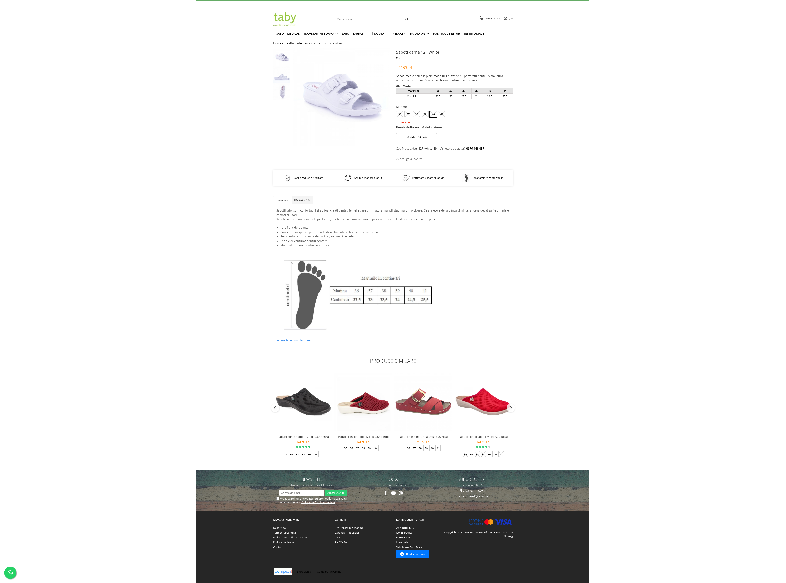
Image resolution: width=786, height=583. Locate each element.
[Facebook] (385, 493)
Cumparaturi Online (329, 571)
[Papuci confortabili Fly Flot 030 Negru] (303, 401)
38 (416, 114)
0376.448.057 (475, 490)
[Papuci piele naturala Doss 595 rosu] (423, 402)
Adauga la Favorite (411, 159)
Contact (278, 547)
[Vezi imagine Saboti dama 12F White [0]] (281, 57)
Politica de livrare (283, 542)
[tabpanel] (341, 97)
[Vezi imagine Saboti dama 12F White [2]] (281, 91)
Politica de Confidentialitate (318, 502)
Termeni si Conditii (284, 533)
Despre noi (279, 528)
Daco (399, 58)
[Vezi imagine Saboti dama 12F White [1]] (281, 74)
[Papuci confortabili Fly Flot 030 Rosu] (483, 401)
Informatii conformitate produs (295, 340)
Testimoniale (474, 33)
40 (433, 114)
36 (399, 114)
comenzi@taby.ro (475, 496)
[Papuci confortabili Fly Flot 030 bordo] (363, 402)
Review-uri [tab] (302, 200)
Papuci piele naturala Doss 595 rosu (423, 437)
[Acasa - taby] (298, 19)
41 (441, 114)
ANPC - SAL (341, 542)
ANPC (338, 537)
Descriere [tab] (282, 200)
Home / (278, 43)
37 (408, 114)
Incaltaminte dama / (299, 43)
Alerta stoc (418, 136)
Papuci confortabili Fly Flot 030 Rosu (483, 437)
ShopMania (304, 571)
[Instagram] (400, 493)
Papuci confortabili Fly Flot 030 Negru (303, 437)
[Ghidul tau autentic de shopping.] (283, 571)
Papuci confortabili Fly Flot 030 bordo (363, 437)
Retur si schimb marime (349, 528)
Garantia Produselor (347, 533)
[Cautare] (406, 19)
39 (424, 114)
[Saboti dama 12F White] (341, 97)
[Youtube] (393, 493)
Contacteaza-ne (415, 554)
